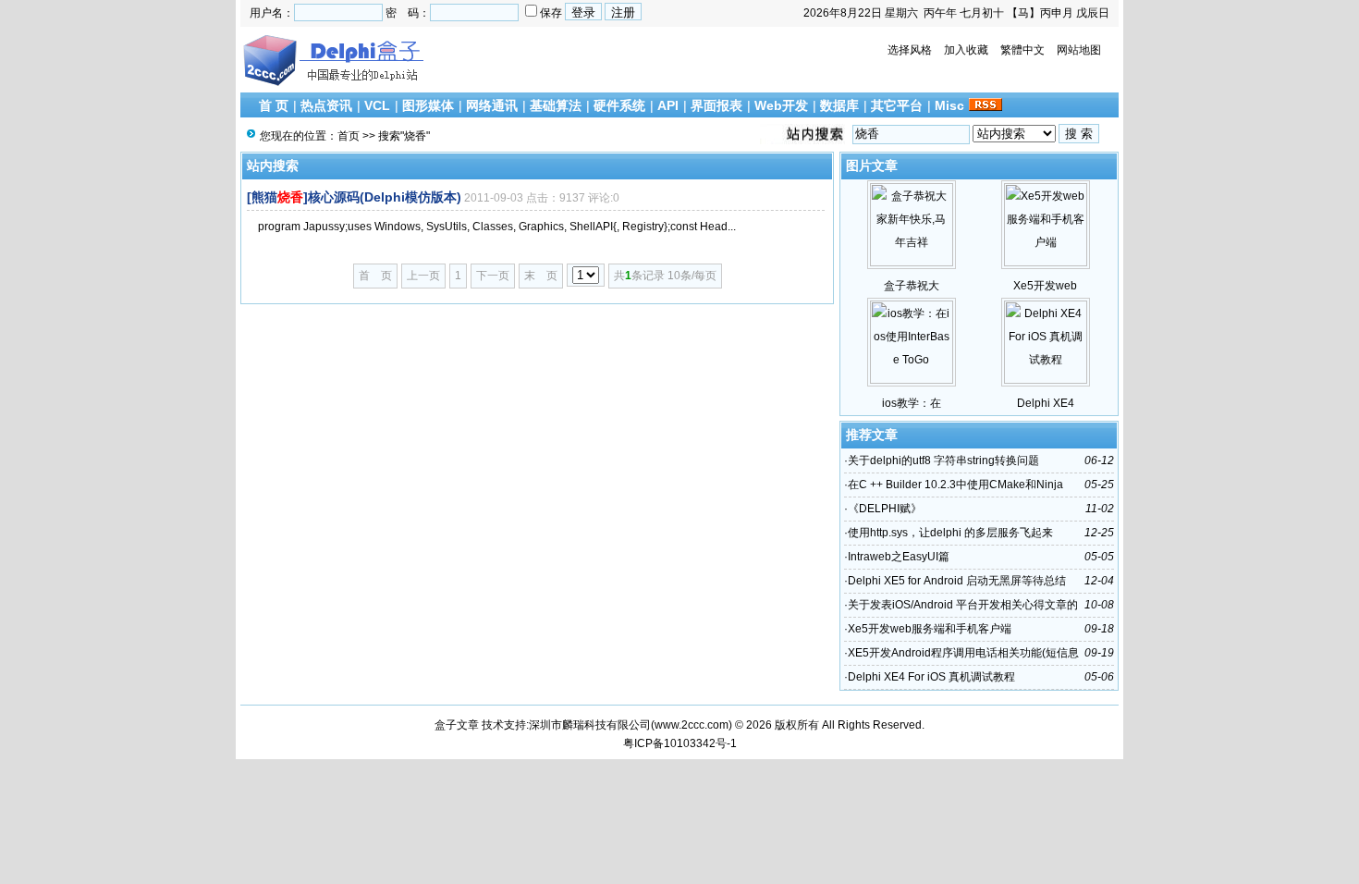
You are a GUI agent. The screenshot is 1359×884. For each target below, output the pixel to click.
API (668, 105)
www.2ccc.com (691, 724)
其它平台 (897, 105)
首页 (348, 135)
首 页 (273, 105)
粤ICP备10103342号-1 (680, 743)
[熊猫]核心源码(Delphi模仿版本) (354, 197)
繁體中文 (1022, 49)
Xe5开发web (1045, 285)
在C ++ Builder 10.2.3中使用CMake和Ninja (955, 484)
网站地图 (1079, 49)
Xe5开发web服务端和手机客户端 (929, 628)
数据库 (839, 105)
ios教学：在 (911, 403)
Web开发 (781, 105)
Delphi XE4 (1045, 403)
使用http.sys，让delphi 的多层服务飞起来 (950, 532)
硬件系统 (619, 105)
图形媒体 (428, 105)
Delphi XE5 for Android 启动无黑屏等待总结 (957, 580)
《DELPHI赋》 (885, 508)
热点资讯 (326, 105)
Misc (949, 105)
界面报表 (716, 105)
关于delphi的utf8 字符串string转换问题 (943, 460)
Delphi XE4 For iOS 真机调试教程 (931, 676)
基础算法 (556, 105)
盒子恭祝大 (911, 285)
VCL (377, 105)
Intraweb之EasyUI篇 (898, 556)
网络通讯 (492, 105)
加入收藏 (966, 49)
